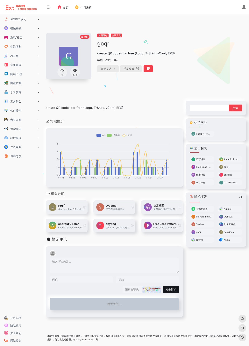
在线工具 (116, 35)
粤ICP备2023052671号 (85, 339)
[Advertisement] (214, 57)
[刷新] (240, 197)
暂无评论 (59, 239)
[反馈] (148, 68)
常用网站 (103, 35)
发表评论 (171, 289)
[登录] (244, 7)
